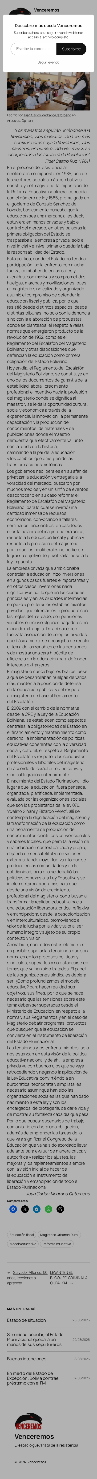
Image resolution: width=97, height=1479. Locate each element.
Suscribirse (71, 48)
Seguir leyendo (48, 62)
